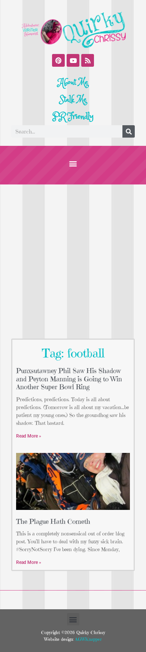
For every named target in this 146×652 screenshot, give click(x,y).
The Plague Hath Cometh (53, 521)
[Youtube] (73, 60)
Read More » (28, 436)
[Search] (128, 131)
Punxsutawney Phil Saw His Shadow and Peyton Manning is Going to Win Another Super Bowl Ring (69, 378)
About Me (73, 82)
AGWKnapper (87, 639)
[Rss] (87, 60)
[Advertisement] (73, 261)
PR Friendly (73, 116)
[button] (73, 163)
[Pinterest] (58, 60)
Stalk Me (73, 99)
